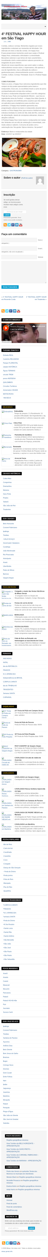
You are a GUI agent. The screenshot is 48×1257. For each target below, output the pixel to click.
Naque (5, 1104)
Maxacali (6, 985)
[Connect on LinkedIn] (16, 224)
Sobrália (6, 1123)
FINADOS (6, 670)
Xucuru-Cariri (8, 1012)
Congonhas (7, 482)
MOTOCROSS (8, 394)
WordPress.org (12, 1210)
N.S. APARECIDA (9, 674)
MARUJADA (19, 615)
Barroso (6, 574)
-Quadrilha (7, 891)
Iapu (4, 1081)
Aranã (5, 973)
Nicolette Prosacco (13, 1180)
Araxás (5, 977)
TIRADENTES (8, 689)
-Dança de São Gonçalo (12, 868)
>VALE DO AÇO (9, 539)
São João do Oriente (10, 1115)
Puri (4, 1004)
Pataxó (5, 997)
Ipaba (5, 1084)
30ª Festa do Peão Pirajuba (25, 734)
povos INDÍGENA (9, 378)
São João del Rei (9, 506)
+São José (7, 948)
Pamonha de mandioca (23, 435)
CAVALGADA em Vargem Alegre (27, 777)
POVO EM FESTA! (9, 587)
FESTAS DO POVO (22, 627)
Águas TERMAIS (9, 371)
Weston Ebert (11, 1177)
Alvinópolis (7, 558)
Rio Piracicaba (8, 555)
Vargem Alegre (8, 578)
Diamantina (7, 486)
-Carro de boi (8, 848)
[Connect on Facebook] (13, 224)
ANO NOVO (7, 658)
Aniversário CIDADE (10, 390)
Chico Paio (18, 423)
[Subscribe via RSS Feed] (5, 224)
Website (40, 257)
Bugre (5, 1061)
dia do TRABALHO (10, 686)
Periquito (6, 1108)
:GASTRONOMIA (15, 171)
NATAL (5, 662)
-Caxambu (7, 856)
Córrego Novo (8, 1065)
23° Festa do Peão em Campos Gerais (29, 711)
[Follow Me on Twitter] (9, 224)
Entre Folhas (7, 1077)
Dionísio (6, 1069)
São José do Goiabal (10, 1119)
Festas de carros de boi (24, 603)
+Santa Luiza (8, 928)
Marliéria (6, 1096)
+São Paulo (7, 951)
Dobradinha (18, 411)
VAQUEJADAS (8, 706)
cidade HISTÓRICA (10, 367)
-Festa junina (8, 875)
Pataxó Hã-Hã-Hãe (10, 1001)
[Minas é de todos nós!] (24, 19)
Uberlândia (7, 566)
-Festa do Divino (9, 921)
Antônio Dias (7, 1046)
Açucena (6, 1042)
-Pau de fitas (7, 887)
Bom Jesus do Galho (10, 1053)
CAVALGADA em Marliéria (25, 824)
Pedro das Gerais (13, 1171)
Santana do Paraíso (10, 1038)
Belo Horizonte (8, 524)
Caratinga (6, 547)
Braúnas (6, 1057)
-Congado (6, 864)
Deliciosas (8, 407)
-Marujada (7, 883)
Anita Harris (11, 1189)
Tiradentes (7, 509)
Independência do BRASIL (12, 678)
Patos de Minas (8, 570)
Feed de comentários (14, 1207)
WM (9, 41)
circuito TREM (8, 375)
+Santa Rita (7, 932)
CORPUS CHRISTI (10, 682)
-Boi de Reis (7, 844)
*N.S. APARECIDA (9, 913)
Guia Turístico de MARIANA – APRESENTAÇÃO (24, 1161)
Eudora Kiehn (12, 1186)
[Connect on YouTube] (20, 224)
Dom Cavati (7, 1073)
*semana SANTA (9, 917)
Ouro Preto (7, 494)
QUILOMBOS (8, 382)
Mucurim (6, 989)
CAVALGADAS (8, 773)
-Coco (5, 860)
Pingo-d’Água (8, 1111)
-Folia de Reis (8, 879)
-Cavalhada (7, 852)
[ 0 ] (5, 41)
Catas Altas (7, 478)
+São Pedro (7, 955)
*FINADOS (7, 909)
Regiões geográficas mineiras (17, 1140)
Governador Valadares (11, 543)
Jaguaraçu (7, 1088)
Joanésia (6, 1092)
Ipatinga (6, 531)
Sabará (5, 502)
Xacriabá (6, 1008)
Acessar (9, 1200)
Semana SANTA (9, 693)
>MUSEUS (7, 398)
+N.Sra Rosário (8, 924)
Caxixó (5, 981)
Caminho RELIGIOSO (11, 359)
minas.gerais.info (6, 1251)
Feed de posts (12, 1204)
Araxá (5, 562)
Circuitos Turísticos (10, 386)
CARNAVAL (7, 697)
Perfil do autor (27, 178)
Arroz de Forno (20, 458)
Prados (5, 498)
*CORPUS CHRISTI (10, 905)
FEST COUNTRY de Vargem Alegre (28, 746)
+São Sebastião (9, 959)
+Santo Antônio (8, 936)
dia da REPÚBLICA (10, 666)
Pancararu (7, 993)
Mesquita (6, 1100)
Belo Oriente (7, 1050)
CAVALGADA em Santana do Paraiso (29, 801)
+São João (7, 944)
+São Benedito (8, 940)
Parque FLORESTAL (10, 363)
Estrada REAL (8, 355)
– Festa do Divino (9, 872)
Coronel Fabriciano (10, 527)
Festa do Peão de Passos (24, 722)
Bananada (17, 447)
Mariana (6, 490)
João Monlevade (9, 551)
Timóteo (6, 535)
